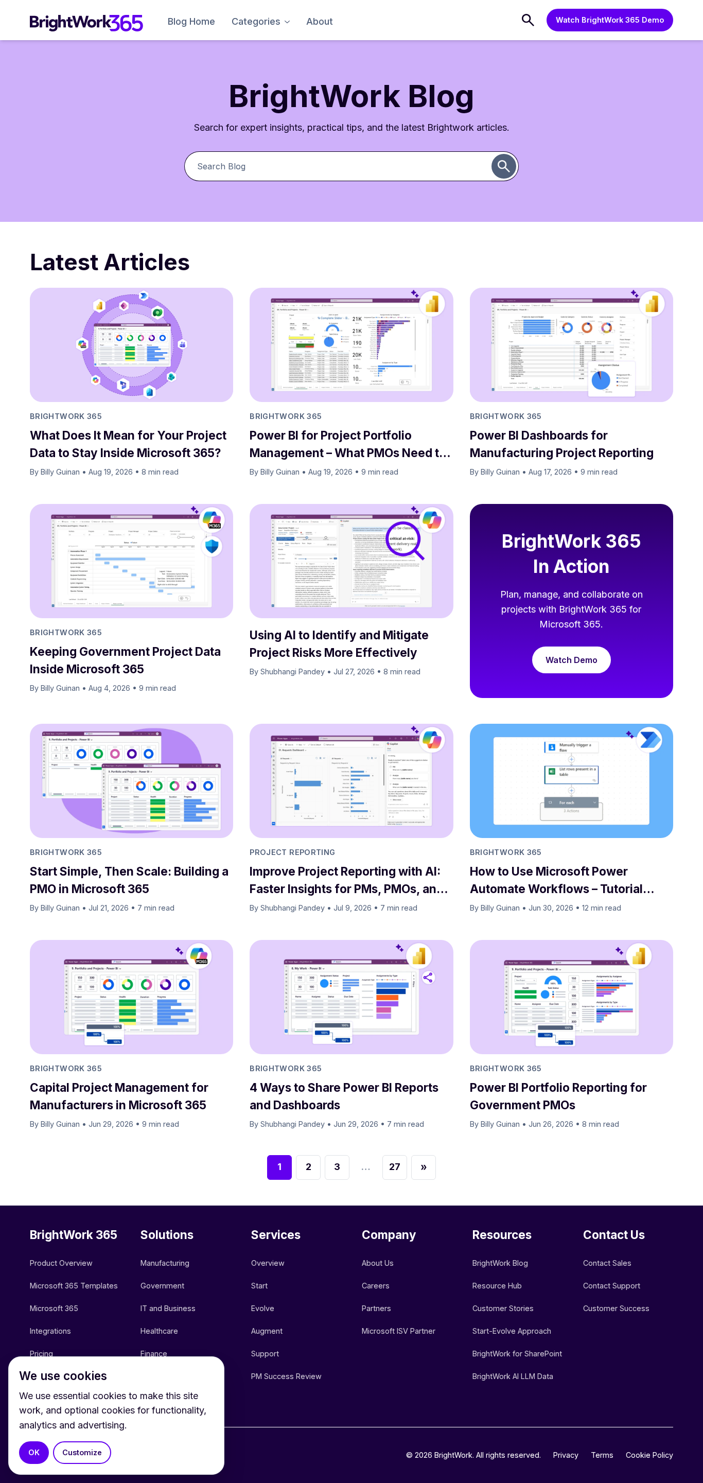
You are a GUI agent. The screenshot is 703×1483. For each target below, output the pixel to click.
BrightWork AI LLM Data (512, 1376)
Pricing (41, 1353)
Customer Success (616, 1308)
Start (259, 1285)
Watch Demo (571, 660)
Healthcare (159, 1331)
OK (34, 1452)
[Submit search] (503, 166)
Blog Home (191, 21)
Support (265, 1353)
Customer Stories (503, 1308)
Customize (82, 1452)
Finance (153, 1353)
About (319, 21)
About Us (378, 1263)
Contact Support (611, 1285)
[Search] (528, 20)
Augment (267, 1331)
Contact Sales (607, 1263)
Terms (602, 1455)
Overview (268, 1263)
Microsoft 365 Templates (75, 1285)
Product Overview (61, 1263)
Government (162, 1285)
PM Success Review (286, 1376)
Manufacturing (164, 1263)
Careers (376, 1285)
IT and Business (168, 1308)
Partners (376, 1308)
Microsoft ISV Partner (398, 1331)
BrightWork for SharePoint (517, 1353)
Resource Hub (497, 1285)
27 (394, 1166)
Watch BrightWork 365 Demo (610, 19)
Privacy (565, 1455)
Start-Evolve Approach (512, 1331)
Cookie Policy (649, 1455)
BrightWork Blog (500, 1263)
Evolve (262, 1308)
